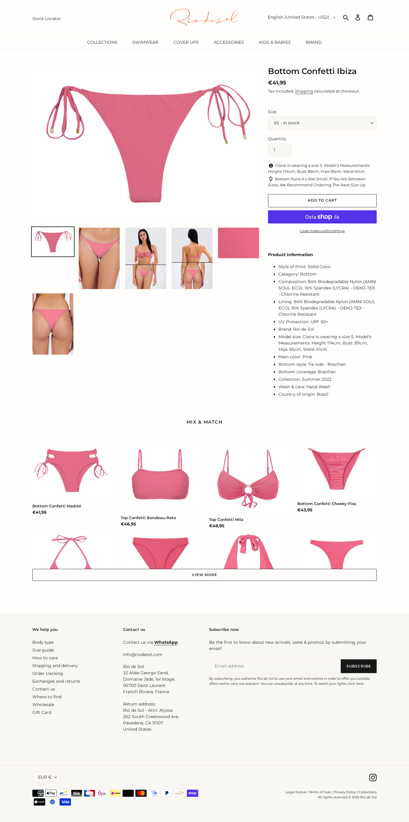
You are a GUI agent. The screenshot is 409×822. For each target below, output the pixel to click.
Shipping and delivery (55, 665)
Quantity (277, 138)
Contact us (43, 689)
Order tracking (47, 673)
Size (272, 111)
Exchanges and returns (56, 681)
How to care (45, 658)
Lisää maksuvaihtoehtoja (322, 231)
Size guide (43, 650)
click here (355, 684)
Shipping (304, 91)
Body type (43, 642)
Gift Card (41, 712)
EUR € (44, 777)
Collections (368, 792)
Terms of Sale (320, 792)
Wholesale (43, 704)
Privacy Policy (345, 792)
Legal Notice (296, 792)
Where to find (46, 696)
